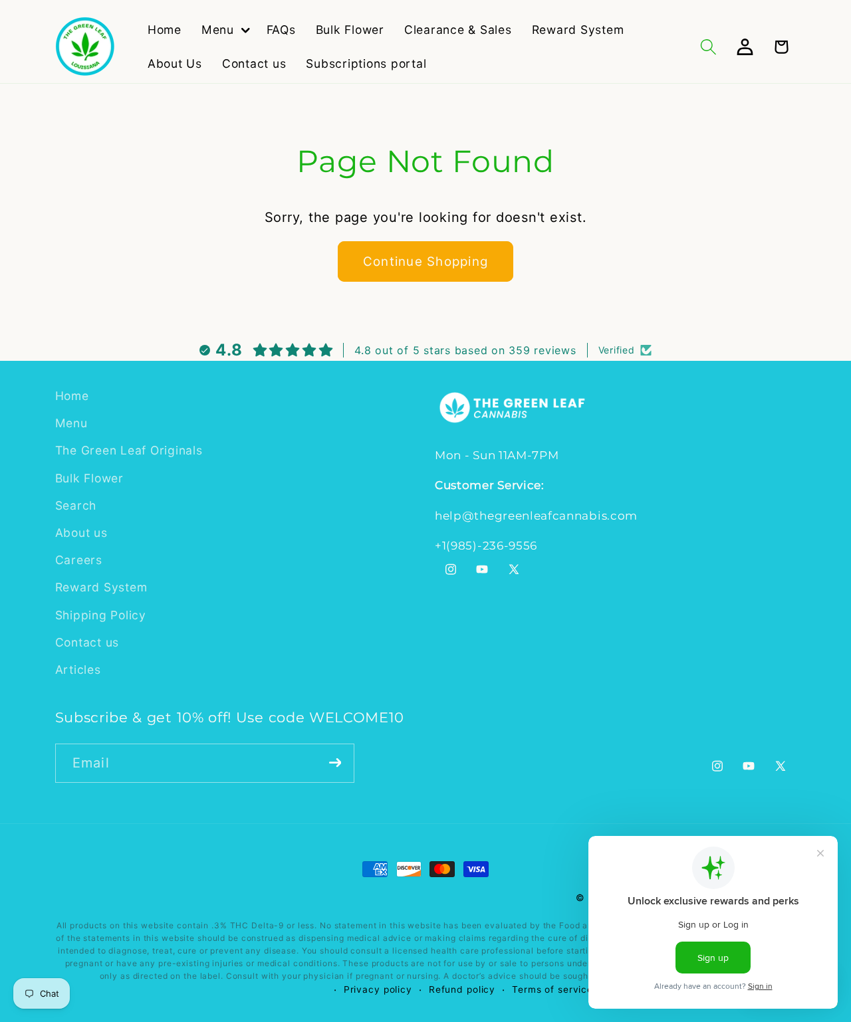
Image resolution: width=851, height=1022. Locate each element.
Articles (78, 669)
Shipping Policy (100, 615)
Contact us (87, 642)
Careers (78, 560)
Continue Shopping (425, 261)
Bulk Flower (89, 478)
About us (81, 533)
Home (72, 396)
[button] (224, 30)
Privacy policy (378, 990)
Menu (71, 423)
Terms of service (552, 990)
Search (76, 505)
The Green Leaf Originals (129, 451)
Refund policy (462, 990)
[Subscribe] (335, 762)
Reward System (101, 588)
